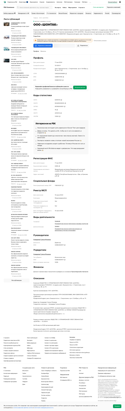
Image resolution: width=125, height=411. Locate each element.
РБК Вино (84, 2)
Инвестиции (22, 2)
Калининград (45, 384)
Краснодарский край (47, 387)
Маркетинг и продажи (76, 13)
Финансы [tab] (43, 51)
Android (81, 373)
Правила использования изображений (55, 353)
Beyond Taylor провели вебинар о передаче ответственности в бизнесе (20, 167)
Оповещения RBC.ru (66, 380)
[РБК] (5, 2)
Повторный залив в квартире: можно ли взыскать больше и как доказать (20, 156)
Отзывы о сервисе (9, 358)
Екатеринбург (45, 373)
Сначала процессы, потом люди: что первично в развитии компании (20, 191)
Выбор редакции (9, 13)
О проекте (81, 7)
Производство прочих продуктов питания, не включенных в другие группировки (68, 229)
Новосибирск (45, 376)
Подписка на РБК (12, 2)
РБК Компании (68, 2)
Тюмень (43, 400)
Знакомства (82, 388)
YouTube (24, 379)
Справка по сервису (75, 339)
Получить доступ (80, 87)
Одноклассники (26, 376)
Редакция (6, 376)
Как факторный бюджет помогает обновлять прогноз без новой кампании (20, 63)
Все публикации (16, 280)
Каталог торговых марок (51, 345)
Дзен (23, 384)
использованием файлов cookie (23, 407)
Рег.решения (82, 385)
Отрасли (42, 2)
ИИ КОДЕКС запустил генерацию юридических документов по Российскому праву (20, 132)
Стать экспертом (98, 7)
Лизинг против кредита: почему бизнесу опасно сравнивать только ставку (20, 242)
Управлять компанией (113, 7)
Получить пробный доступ (11, 343)
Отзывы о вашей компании (11, 350)
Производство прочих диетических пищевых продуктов (71, 223)
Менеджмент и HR (23, 13)
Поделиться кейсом (9, 353)
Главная (35, 18)
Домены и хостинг (84, 380)
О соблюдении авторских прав (106, 376)
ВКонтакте (25, 370)
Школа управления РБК (85, 396)
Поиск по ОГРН (74, 342)
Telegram (24, 381)
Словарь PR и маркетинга (34, 358)
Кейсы (65, 7)
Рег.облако (82, 383)
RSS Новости (63, 377)
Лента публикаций (12, 19)
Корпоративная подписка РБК (12, 345)
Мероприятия (34, 2)
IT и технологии (51, 13)
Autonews (59, 2)
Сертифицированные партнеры (12, 361)
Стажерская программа (10, 381)
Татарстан (44, 398)
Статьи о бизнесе (32, 355)
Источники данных (75, 350)
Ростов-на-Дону (45, 395)
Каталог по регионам (50, 340)
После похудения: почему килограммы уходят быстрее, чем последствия (19, 205)
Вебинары (30, 348)
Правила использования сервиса (54, 350)
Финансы (88, 13)
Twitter (24, 373)
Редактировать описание (100, 40)
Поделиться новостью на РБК (12, 340)
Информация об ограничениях (106, 370)
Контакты (72, 337)
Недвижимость (50, 2)
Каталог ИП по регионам (51, 348)
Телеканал (77, 2)
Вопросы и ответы (75, 355)
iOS (80, 370)
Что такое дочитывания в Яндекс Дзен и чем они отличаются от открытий (20, 119)
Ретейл (107, 13)
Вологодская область (47, 381)
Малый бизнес (63, 13)
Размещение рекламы (10, 379)
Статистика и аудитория (76, 347)
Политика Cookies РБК (76, 357)
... (90, 1)
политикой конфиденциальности (43, 407)
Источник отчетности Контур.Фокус (80, 352)
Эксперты (58, 7)
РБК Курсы (82, 394)
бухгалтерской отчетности (80, 271)
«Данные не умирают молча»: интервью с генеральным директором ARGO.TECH (19, 89)
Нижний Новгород (46, 390)
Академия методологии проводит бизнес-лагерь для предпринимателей (19, 106)
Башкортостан (45, 379)
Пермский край (45, 392)
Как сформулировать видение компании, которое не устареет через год (20, 255)
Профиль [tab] (36, 51)
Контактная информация (10, 373)
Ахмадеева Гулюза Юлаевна (42, 239)
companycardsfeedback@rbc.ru (112, 397)
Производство (116, 13)
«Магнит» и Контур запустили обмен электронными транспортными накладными (19, 179)
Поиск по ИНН (74, 345)
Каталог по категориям (51, 343)
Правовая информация (104, 373)
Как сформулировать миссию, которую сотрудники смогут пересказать (19, 269)
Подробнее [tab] (36, 36)
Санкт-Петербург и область (48, 370)
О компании (7, 370)
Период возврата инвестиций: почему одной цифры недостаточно (19, 218)
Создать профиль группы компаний (13, 355)
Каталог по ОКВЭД (50, 337)
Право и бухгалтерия (38, 13)
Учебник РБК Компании (33, 353)
